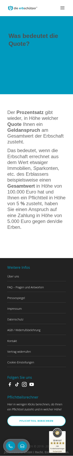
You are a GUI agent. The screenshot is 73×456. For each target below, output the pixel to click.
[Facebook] (9, 386)
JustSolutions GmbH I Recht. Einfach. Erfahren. (36, 452)
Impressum (14, 309)
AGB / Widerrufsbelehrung (23, 330)
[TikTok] (17, 386)
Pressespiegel (16, 298)
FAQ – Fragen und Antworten (25, 287)
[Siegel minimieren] (64, 432)
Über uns (13, 276)
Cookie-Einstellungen (20, 362)
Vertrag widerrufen (19, 352)
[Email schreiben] (22, 446)
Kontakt (12, 341)
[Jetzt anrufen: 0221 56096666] (10, 446)
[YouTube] (31, 386)
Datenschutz (15, 319)
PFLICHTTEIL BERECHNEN (36, 420)
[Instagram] (24, 386)
